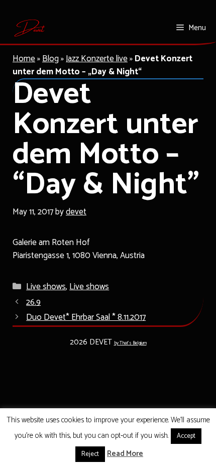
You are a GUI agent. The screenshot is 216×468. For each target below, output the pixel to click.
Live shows (46, 287)
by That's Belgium (130, 343)
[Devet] (30, 28)
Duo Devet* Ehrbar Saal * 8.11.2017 (86, 317)
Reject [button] (90, 454)
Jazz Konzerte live (97, 59)
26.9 (33, 302)
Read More (125, 454)
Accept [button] (186, 436)
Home (24, 59)
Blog (50, 59)
